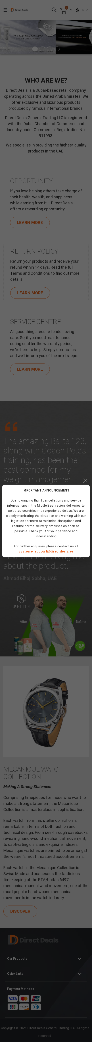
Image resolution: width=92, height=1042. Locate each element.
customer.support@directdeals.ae (46, 551)
